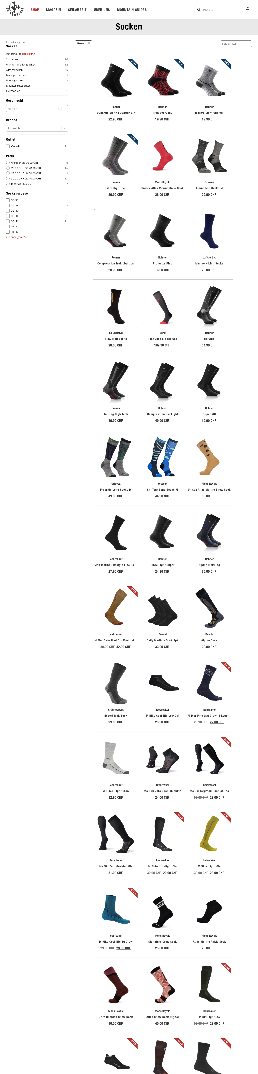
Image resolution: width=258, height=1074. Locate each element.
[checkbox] (37, 146)
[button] (65, 108)
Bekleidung (28, 53)
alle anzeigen (16, 237)
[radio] (37, 163)
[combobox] (31, 108)
